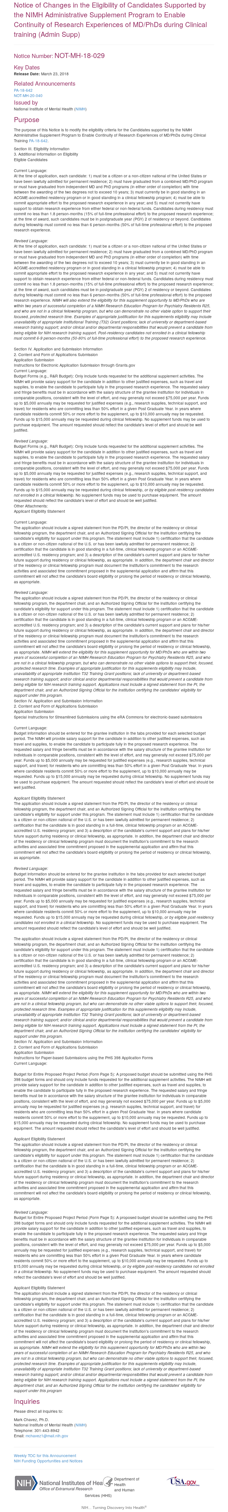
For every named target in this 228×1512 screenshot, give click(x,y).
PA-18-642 (23, 90)
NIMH (80, 109)
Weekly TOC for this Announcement (45, 1455)
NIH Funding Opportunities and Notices (48, 1460)
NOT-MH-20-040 (28, 95)
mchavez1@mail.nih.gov (47, 1435)
